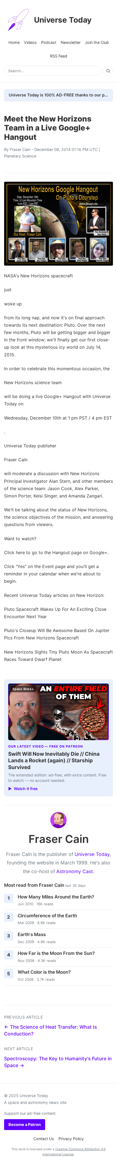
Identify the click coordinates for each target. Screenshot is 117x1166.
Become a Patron (24, 1124)
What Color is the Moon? (44, 972)
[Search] (108, 71)
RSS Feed (58, 56)
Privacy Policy (71, 1138)
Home (14, 42)
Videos (30, 42)
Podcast (48, 42)
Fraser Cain (20, 149)
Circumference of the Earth (47, 915)
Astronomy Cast (74, 871)
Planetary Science (20, 156)
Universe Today (62, 20)
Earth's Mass (32, 934)
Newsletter (71, 42)
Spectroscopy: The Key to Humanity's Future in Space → (58, 1062)
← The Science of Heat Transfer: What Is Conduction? (50, 1030)
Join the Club (97, 42)
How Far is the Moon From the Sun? (56, 953)
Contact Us (43, 1138)
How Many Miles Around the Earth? (56, 897)
